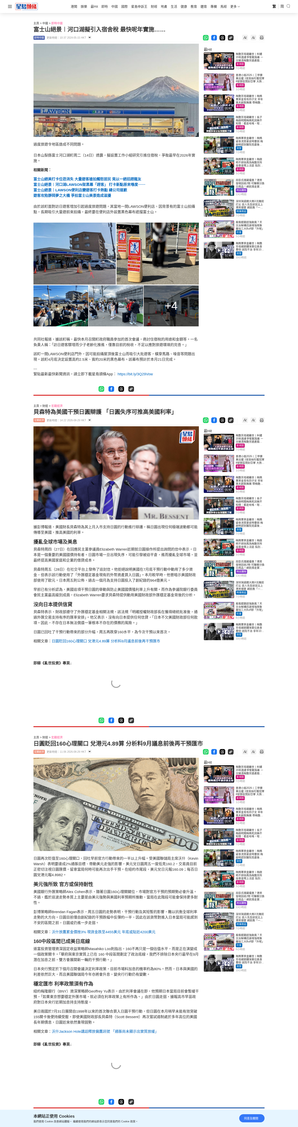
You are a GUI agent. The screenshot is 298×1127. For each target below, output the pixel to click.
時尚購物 (241, 190)
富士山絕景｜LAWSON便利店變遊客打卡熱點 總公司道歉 (80, 190)
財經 (45, 405)
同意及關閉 (251, 1118)
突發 (239, 148)
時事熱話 (241, 211)
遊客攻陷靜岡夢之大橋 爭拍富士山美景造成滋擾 (72, 196)
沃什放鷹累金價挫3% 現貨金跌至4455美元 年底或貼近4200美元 (103, 932)
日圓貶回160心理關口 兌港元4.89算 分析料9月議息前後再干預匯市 (106, 641)
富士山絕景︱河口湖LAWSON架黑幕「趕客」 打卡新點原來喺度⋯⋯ (89, 185)
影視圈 (240, 64)
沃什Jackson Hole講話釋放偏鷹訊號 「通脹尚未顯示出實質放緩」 (105, 1032)
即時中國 (57, 23)
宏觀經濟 (57, 405)
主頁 (36, 23)
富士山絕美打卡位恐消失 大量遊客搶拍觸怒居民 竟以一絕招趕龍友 (87, 179)
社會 (239, 232)
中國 (45, 23)
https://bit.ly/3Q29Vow (135, 374)
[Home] (26, 6)
